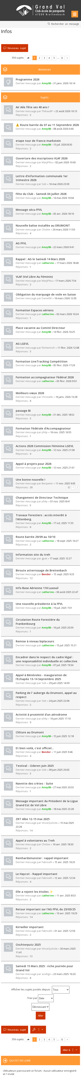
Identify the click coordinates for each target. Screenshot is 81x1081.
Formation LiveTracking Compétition (41, 361)
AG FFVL (21, 243)
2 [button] (39, 57)
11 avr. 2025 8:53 (66, 895)
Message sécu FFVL (29, 210)
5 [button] (54, 57)
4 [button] (49, 57)
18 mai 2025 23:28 (63, 809)
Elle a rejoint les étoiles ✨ (34, 892)
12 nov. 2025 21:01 (64, 467)
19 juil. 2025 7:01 (62, 608)
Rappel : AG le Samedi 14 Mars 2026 (40, 259)
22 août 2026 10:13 (66, 111)
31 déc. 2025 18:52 (63, 414)
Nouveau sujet (17, 48)
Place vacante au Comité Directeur (40, 328)
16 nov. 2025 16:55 (60, 432)
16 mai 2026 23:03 (59, 184)
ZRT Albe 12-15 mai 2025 (33, 819)
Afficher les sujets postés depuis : (31, 989)
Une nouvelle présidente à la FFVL (39, 604)
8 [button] (62, 57)
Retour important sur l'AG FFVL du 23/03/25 (45, 909)
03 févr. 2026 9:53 (66, 381)
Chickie (46, 229)
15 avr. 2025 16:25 (64, 862)
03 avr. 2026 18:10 (63, 213)
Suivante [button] (67, 58)
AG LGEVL (22, 343)
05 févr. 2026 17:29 (64, 365)
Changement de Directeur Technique (42, 497)
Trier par (32, 998)
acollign (46, 974)
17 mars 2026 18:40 (67, 263)
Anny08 (46, 83)
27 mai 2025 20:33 (63, 787)
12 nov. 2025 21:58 (64, 450)
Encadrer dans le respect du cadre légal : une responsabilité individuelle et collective (46, 659)
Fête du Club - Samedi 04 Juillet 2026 (41, 194)
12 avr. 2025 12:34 (64, 878)
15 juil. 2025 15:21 (66, 645)
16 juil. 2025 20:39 (63, 627)
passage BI (23, 410)
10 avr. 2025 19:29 (66, 913)
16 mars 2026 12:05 (65, 298)
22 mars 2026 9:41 (63, 247)
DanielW (47, 298)
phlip (45, 432)
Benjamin (47, 483)
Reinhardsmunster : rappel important (42, 858)
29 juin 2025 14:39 (59, 683)
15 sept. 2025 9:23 (63, 574)
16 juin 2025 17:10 (60, 718)
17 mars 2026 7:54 (65, 280)
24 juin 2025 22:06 (59, 701)
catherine (48, 263)
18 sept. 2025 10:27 (67, 541)
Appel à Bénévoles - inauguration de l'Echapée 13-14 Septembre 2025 (41, 677)
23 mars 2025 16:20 (64, 974)
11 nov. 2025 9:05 (65, 483)
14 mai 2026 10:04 (63, 198)
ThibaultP (47, 111)
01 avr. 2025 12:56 (64, 931)
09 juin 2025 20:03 (59, 769)
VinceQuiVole (50, 823)
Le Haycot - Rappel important (36, 874)
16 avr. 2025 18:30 (63, 844)
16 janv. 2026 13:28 (66, 397)
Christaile (47, 397)
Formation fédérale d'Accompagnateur (43, 428)
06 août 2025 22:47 (67, 592)
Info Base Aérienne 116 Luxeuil (37, 588)
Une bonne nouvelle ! (30, 479)
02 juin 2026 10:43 (65, 162)
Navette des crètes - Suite (34, 783)
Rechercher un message (65, 24)
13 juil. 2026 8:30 (62, 144)
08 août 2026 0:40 (63, 128)
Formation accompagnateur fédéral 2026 (45, 377)
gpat (44, 558)
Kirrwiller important (30, 927)
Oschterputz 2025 (28, 944)
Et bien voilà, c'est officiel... (35, 748)
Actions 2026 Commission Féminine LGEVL (45, 446)
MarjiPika (47, 162)
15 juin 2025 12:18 (63, 736)
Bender (46, 574)
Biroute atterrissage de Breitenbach (41, 570)
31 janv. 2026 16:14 (64, 83)
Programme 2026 (27, 79)
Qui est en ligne (20, 1060)
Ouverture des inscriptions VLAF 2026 (41, 158)
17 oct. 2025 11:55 (63, 523)
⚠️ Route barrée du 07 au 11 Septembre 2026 (47, 125)
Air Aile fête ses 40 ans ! (32, 107)
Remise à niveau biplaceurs (35, 641)
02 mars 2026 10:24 (67, 314)
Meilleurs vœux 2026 (30, 393)
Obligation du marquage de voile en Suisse (46, 294)
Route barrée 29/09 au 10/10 (35, 537)
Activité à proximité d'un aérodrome (41, 714)
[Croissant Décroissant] (40, 1007)
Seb (44, 184)
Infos (6, 31)
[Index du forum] (40, 10)
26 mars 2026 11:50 (64, 229)
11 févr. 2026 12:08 (68, 347)
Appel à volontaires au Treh (35, 840)
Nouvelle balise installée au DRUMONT (43, 225)
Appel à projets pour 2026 (33, 464)
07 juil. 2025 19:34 (63, 665)
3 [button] (44, 57)
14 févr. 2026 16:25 (64, 332)
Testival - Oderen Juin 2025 (35, 766)
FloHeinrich (48, 347)
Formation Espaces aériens (34, 310)
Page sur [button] (28, 58)
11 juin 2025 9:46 (63, 752)
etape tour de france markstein (38, 141)
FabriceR (47, 862)
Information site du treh (33, 554)
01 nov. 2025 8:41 (60, 501)
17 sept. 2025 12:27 (61, 558)
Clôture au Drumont (30, 732)
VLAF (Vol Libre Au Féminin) (34, 277)
